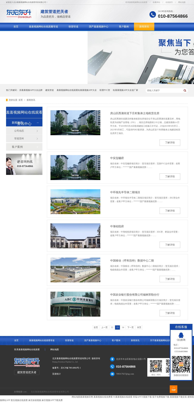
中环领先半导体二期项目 (125, 192)
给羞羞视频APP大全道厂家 (125, 90)
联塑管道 (73, 26)
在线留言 (169, 2)
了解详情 (170, 142)
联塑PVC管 (105, 90)
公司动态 (19, 130)
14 (123, 327)
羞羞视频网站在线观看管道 (43, 26)
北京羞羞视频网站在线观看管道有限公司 (50, 392)
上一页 (104, 327)
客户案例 (124, 26)
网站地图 (182, 2)
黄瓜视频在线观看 (19, 400)
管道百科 (19, 138)
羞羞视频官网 (86, 397)
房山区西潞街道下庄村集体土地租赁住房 (134, 113)
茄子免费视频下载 (160, 397)
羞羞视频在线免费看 (103, 397)
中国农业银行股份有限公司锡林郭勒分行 (134, 294)
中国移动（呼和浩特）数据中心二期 (132, 260)
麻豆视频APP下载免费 (52, 400)
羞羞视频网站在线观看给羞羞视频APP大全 (77, 90)
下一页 (130, 327)
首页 (15, 26)
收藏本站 (156, 2)
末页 (139, 327)
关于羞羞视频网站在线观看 (28, 34)
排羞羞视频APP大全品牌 (30, 90)
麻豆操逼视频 (34, 400)
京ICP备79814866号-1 (71, 368)
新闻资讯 (144, 26)
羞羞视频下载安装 (178, 397)
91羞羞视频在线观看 (122, 397)
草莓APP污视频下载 (142, 397)
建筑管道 (49, 90)
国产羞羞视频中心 (98, 26)
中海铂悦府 (117, 226)
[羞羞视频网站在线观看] (19, 17)
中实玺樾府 (117, 158)
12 (112, 327)
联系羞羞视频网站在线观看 (136, 2)
